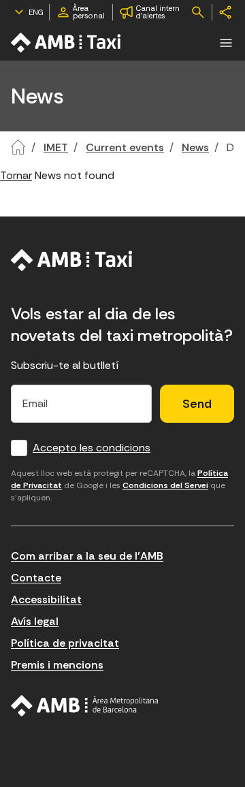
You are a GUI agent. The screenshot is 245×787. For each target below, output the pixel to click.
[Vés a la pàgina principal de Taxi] (66, 42)
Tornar (16, 175)
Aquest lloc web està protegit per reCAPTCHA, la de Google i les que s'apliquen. (119, 485)
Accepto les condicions (91, 447)
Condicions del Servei (165, 485)
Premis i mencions (57, 665)
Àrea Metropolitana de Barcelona (85, 706)
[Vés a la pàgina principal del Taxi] (72, 260)
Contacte (36, 578)
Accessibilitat (46, 599)
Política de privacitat (65, 643)
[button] (226, 43)
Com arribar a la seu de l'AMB (87, 556)
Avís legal (35, 621)
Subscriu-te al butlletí (65, 365)
